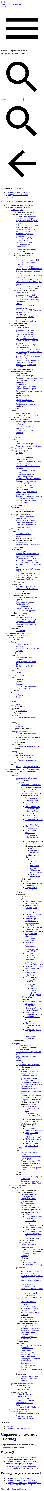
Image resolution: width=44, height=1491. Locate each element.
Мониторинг (21, 1343)
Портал (14, 751)
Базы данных (21, 894)
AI (12, 764)
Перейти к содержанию (11, 4)
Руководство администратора (18, 192)
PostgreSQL (25, 999)
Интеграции (16, 549)
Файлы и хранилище (19, 420)
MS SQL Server (27, 899)
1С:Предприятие (23, 1069)
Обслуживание (17, 1188)
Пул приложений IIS (34, 846)
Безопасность (21, 1374)
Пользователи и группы (21, 214)
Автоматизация (17, 326)
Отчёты (14, 439)
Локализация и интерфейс (22, 540)
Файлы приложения (24, 1243)
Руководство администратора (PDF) (21, 1480)
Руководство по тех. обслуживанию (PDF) (23, 1483)
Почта (13, 411)
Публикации (16, 584)
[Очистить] (2, 186)
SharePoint (20, 1174)
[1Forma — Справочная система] (3, 7)
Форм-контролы (17, 615)
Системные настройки (20, 595)
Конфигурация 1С (28, 1104)
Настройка (29, 857)
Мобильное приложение (21, 514)
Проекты (14, 715)
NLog (23, 1260)
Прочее (19, 1269)
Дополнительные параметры (23, 291)
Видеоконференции (19, 1412)
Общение (15, 655)
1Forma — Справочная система (20, 201)
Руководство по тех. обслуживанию (21, 197)
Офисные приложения (20, 1385)
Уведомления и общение (21, 371)
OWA (18, 1150)
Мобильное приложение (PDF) (19, 1485)
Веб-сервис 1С (27, 1126)
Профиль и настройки (20, 731)
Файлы (14, 693)
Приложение (21, 782)
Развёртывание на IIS (29, 796)
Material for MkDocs (18, 1489)
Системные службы (19, 1392)
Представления (17, 677)
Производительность (29, 1212)
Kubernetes (25, 881)
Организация (16, 744)
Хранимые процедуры (30, 983)
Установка (15, 776)
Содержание (6, 1422)
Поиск (13, 531)
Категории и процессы (20, 256)
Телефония (15, 628)
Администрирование (24, 1192)
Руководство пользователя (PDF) (19, 1478)
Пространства (16, 507)
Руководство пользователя (17, 195)
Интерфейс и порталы (20, 450)
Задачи (13, 642)
